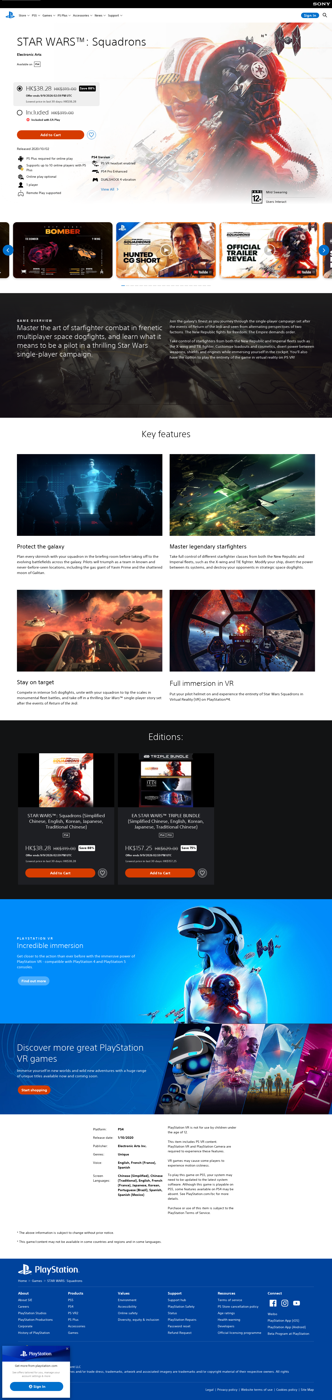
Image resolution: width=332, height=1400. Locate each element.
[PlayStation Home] (10, 15)
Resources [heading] (226, 1293)
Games (47, 15)
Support (113, 15)
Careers (23, 1306)
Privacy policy (227, 1390)
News (98, 15)
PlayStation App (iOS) (283, 1320)
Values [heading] (124, 1293)
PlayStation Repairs (182, 1320)
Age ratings (226, 1313)
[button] (166, 250)
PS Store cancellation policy (238, 1306)
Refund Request (180, 1333)
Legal (210, 1390)
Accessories (81, 15)
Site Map (307, 1390)
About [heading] (23, 1293)
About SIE (25, 1300)
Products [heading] (75, 1293)
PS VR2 (73, 1313)
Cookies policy (286, 1390)
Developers (226, 1326)
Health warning (229, 1320)
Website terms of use (257, 1390)
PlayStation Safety (181, 1306)
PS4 (70, 1306)
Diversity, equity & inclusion (138, 1320)
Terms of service (230, 1300)
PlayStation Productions (35, 1320)
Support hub (177, 1300)
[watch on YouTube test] (202, 272)
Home (22, 1281)
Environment (127, 1300)
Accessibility (127, 1306)
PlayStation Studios (32, 1313)
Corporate (25, 1326)
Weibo (272, 1314)
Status (172, 1313)
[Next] (323, 250)
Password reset (179, 1326)
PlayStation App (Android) (287, 1327)
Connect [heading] (275, 1293)
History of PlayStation (34, 1333)
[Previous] (8, 250)
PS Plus (62, 15)
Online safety (128, 1313)
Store (22, 15)
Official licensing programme (239, 1333)
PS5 (34, 15)
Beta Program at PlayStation (288, 1334)
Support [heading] (175, 1293)
